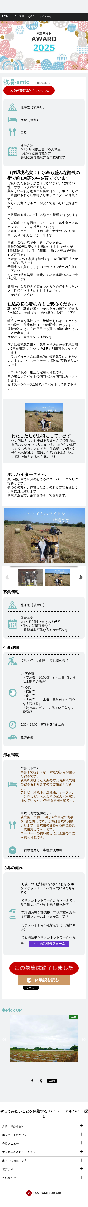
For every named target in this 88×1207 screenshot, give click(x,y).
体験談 (52, 1081)
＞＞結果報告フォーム (49, 943)
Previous (4, 1040)
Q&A (31, 16)
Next (84, 1040)
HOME (6, 16)
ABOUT (19, 16)
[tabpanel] (44, 45)
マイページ (46, 16)
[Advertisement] (44, 5)
